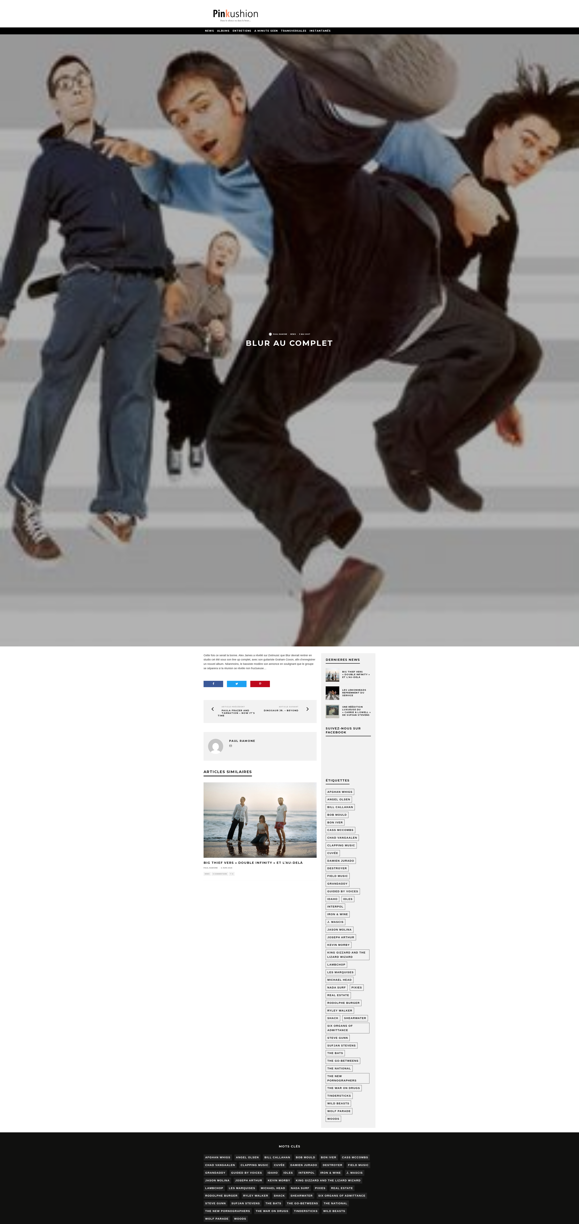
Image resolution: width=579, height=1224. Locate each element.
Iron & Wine (337, 914)
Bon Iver (335, 822)
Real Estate (338, 995)
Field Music (337, 875)
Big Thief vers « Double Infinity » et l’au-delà (253, 863)
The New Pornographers (342, 1078)
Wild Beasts (338, 1103)
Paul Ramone (280, 334)
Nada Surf (336, 987)
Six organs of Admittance (340, 1028)
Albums (223, 30)
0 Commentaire (220, 874)
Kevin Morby (338, 944)
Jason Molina (339, 929)
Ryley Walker (339, 1010)
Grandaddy (337, 883)
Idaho (332, 899)
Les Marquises (340, 972)
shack (333, 1018)
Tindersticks (339, 1095)
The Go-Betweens (343, 1060)
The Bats (335, 1053)
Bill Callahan (340, 807)
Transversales (294, 30)
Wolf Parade (339, 1111)
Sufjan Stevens (341, 1045)
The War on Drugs (343, 1088)
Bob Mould (337, 814)
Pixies (356, 987)
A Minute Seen (266, 30)
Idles (348, 899)
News (209, 30)
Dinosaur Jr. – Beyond (281, 710)
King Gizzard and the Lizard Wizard (346, 954)
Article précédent (233, 707)
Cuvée (332, 853)
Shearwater (355, 1018)
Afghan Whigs (340, 791)
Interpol (335, 906)
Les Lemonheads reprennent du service (354, 693)
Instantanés (320, 30)
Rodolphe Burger (343, 1002)
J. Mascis (335, 921)
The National (339, 1068)
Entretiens (242, 30)
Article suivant (289, 707)
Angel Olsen (338, 799)
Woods (333, 1118)
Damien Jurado (340, 860)
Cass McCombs (340, 830)
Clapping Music (341, 845)
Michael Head (339, 979)
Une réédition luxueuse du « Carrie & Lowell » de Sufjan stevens (356, 711)
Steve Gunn (337, 1037)
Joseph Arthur (340, 937)
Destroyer (337, 868)
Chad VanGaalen (342, 837)
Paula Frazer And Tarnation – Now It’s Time (236, 713)
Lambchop (336, 964)
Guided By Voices (342, 891)
